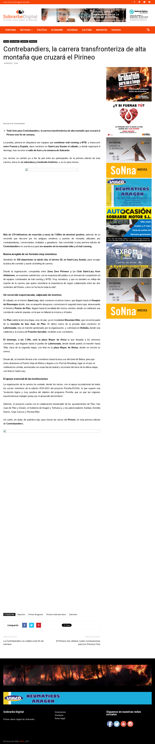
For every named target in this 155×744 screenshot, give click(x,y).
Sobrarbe (33, 41)
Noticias (25, 29)
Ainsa (6, 41)
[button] (148, 30)
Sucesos (116, 29)
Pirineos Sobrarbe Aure (56, 614)
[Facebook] (134, 2)
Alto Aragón (15, 41)
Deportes (101, 29)
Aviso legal (60, 718)
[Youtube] (149, 2)
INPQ (22, 741)
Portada (10, 29)
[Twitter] (144, 2)
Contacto (59, 715)
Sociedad (72, 29)
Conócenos (60, 712)
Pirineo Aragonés (35, 614)
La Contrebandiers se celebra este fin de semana (23, 643)
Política (42, 29)
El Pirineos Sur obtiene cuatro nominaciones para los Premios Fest (78, 643)
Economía (57, 29)
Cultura (87, 29)
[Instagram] (139, 2)
